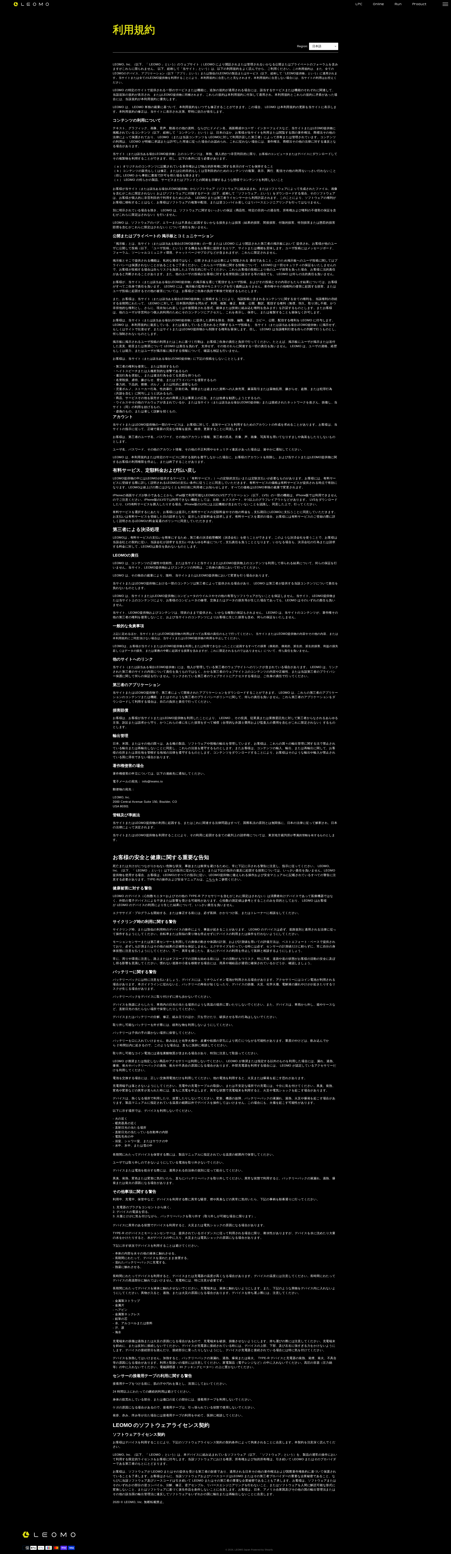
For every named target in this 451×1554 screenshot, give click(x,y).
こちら (210, 879)
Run (398, 4)
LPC (359, 4)
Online (378, 4)
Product (419, 4)
